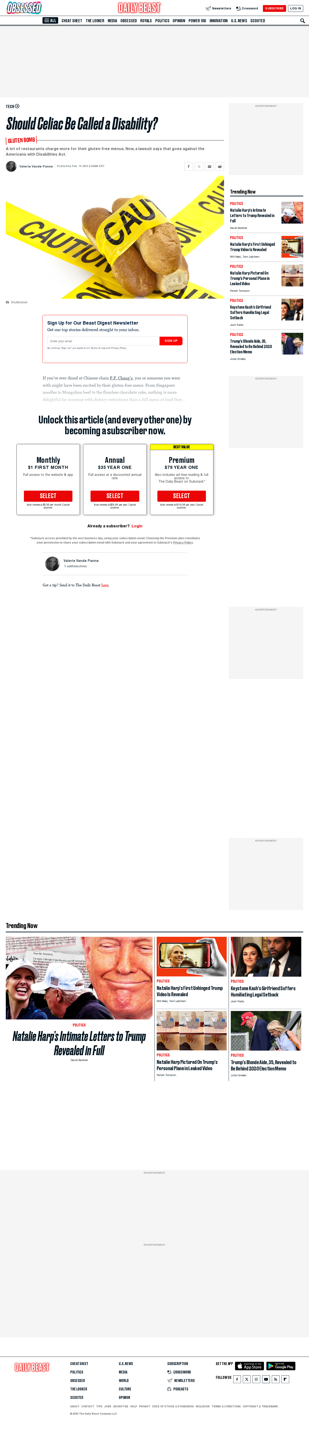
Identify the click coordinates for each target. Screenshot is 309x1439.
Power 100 (197, 21)
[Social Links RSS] (276, 1380)
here (104, 585)
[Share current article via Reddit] (220, 166)
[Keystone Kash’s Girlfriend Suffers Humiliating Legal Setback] (292, 319)
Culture (125, 1389)
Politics (162, 21)
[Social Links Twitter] (247, 1380)
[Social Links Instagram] (256, 1380)
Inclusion (203, 1406)
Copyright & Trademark (260, 1406)
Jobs (107, 1406)
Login (137, 526)
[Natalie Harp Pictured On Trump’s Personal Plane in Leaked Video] (292, 285)
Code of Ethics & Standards (173, 1406)
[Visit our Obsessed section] (39, 8)
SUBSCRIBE (274, 8)
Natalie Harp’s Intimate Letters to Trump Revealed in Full (79, 1043)
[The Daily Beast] (139, 8)
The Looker (95, 21)
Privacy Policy (119, 348)
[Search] (302, 20)
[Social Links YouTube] (266, 1380)
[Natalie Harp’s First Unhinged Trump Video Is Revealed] (292, 256)
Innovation (219, 21)
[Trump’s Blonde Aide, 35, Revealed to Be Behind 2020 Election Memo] (292, 353)
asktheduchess (77, 566)
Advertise (120, 1406)
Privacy (144, 1406)
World (124, 1381)
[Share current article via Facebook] (188, 166)
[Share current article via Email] (209, 166)
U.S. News (239, 21)
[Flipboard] (285, 1380)
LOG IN (295, 8)
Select (48, 496)
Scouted (257, 21)
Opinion (179, 21)
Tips (99, 1406)
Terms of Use (98, 348)
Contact (87, 1406)
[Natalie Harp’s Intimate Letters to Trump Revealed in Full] (292, 222)
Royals (146, 21)
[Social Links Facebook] (237, 1380)
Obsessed (128, 21)
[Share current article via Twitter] (199, 166)
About (74, 1406)
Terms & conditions (226, 1406)
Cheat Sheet (72, 21)
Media (112, 21)
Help (133, 1406)
